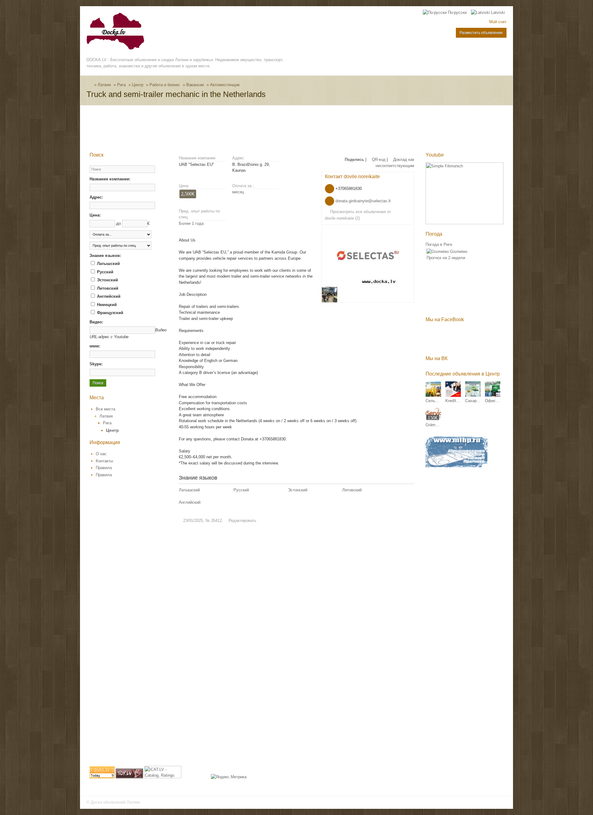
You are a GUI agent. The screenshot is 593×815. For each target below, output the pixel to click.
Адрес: (96, 197)
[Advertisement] (202, 128)
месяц (238, 192)
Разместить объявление (481, 33)
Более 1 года (191, 223)
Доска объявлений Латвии (115, 802)
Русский (104, 272)
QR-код (378, 159)
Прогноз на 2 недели (446, 257)
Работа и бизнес (164, 84)
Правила (104, 467)
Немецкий (106, 304)
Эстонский (107, 280)
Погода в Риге (439, 244)
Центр (137, 84)
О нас (101, 454)
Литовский (107, 288)
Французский (109, 312)
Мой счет (498, 21)
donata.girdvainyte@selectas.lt (363, 201)
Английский (108, 296)
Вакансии (195, 84)
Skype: (96, 364)
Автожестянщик (225, 84)
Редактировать (241, 520)
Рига (121, 84)
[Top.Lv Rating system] (129, 777)
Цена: (95, 215)
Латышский (108, 263)
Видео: (96, 322)
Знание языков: (105, 255)
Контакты (104, 461)
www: (95, 346)
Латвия (104, 84)
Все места (105, 409)
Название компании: (110, 179)
